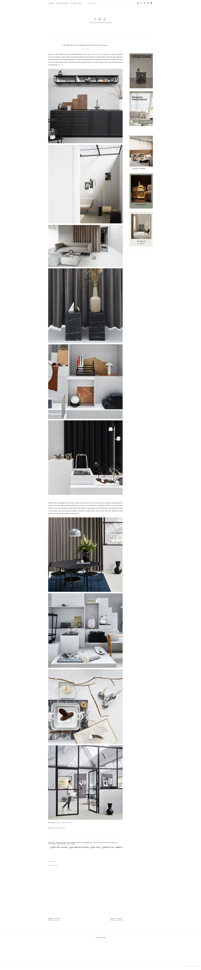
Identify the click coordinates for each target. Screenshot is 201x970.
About (52, 3)
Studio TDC (76, 3)
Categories (63, 3)
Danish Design (63, 842)
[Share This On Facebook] (79, 848)
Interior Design (101, 842)
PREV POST (54, 919)
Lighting (71, 843)
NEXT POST (116, 919)
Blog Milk (195, 966)
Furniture (76, 842)
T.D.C (100, 19)
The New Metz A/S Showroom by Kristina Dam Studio (85, 45)
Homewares (86, 842)
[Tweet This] (59, 848)
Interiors (61, 843)
